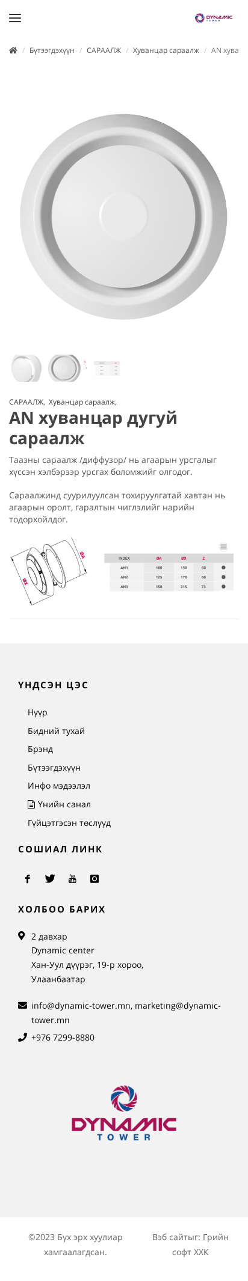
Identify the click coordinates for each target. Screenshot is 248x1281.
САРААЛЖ (104, 50)
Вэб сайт (170, 1237)
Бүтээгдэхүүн (52, 50)
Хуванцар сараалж (166, 50)
